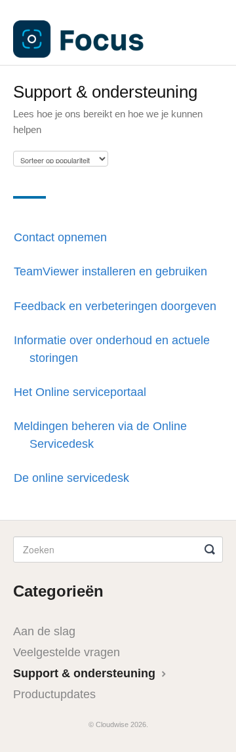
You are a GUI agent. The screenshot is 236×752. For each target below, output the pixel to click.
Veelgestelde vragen (66, 652)
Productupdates (54, 694)
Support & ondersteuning (86, 673)
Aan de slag (44, 631)
